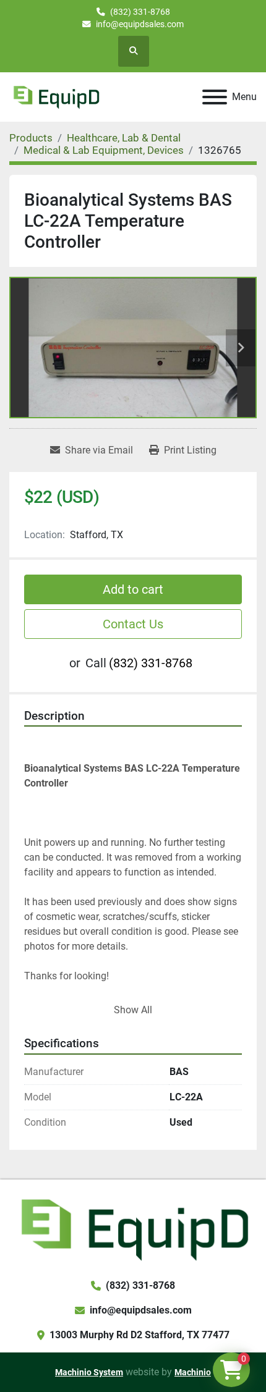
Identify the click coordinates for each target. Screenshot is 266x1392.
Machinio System (89, 1372)
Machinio (192, 1372)
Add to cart (133, 589)
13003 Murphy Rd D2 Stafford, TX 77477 (139, 1335)
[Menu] (214, 97)
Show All (133, 1010)
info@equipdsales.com (140, 24)
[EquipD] (133, 1228)
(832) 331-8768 (140, 12)
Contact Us (133, 624)
